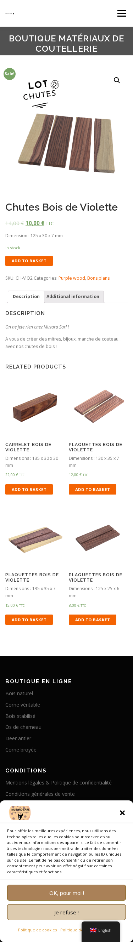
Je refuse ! (66, 912)
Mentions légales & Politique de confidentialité (58, 782)
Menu (121, 13)
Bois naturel (19, 693)
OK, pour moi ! (66, 892)
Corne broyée (21, 749)
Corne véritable (22, 704)
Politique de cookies (37, 929)
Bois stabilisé (20, 716)
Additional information (72, 296)
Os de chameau (23, 727)
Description (26, 296)
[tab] (26, 297)
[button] (122, 812)
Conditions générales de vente (40, 793)
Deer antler (18, 738)
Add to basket (29, 260)
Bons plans (98, 278)
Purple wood (72, 278)
